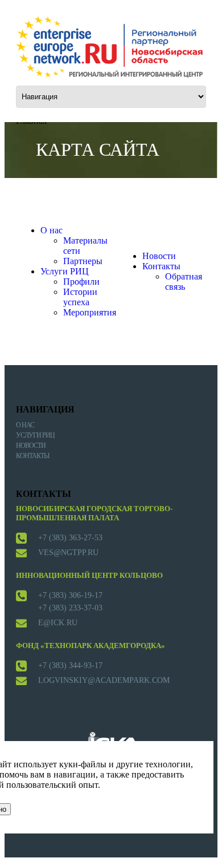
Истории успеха (80, 297)
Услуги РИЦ (64, 271)
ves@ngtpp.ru (68, 552)
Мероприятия (89, 312)
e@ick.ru (57, 622)
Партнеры (82, 261)
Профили (81, 281)
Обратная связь (183, 282)
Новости (159, 256)
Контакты (161, 266)
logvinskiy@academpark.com (104, 680)
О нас (51, 230)
